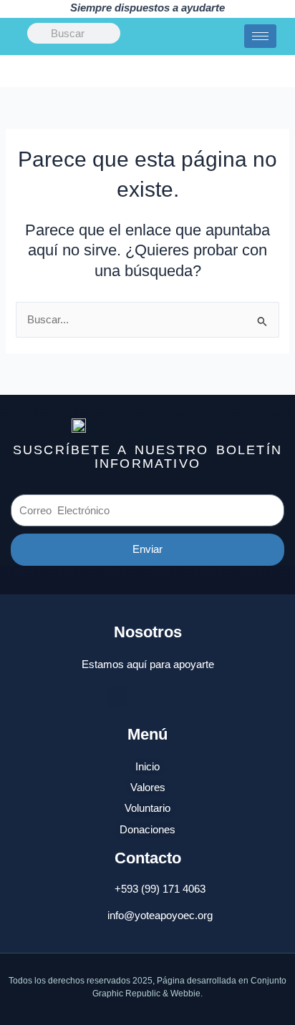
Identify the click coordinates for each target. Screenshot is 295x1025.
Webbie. (186, 994)
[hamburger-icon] (260, 36)
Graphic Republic (126, 994)
